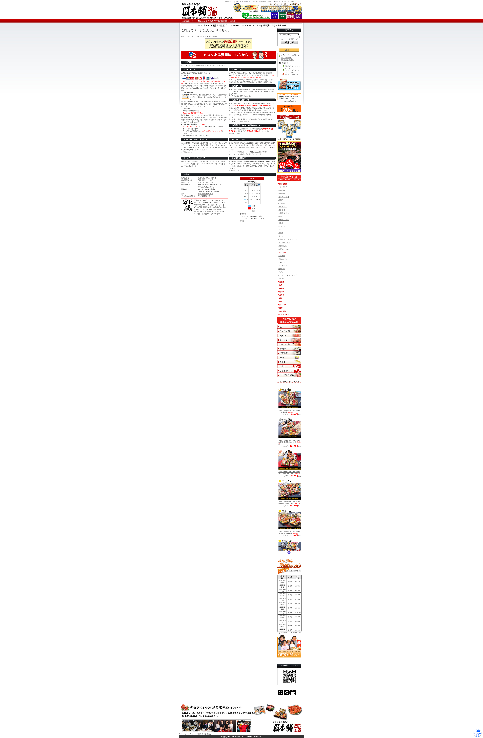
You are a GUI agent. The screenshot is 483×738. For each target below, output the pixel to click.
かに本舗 (281, 256)
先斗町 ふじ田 (283, 197)
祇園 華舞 (282, 203)
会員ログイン (289, 50)
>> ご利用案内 (286, 58)
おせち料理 (282, 187)
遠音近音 (281, 210)
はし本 (280, 223)
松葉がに (281, 279)
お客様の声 (286, 2)
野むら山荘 (282, 246)
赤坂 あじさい (283, 249)
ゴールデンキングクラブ (287, 275)
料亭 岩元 (282, 190)
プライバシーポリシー (187, 734)
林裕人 (280, 200)
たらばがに (282, 262)
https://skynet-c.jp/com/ (205, 194)
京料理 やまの (283, 213)
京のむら (281, 226)
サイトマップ (295, 2)
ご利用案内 (276, 2)
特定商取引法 (200, 66)
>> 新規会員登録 (287, 60)
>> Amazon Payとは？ (289, 101)
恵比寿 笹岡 (282, 207)
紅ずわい (281, 269)
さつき (280, 233)
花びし (280, 216)
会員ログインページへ (243, 2)
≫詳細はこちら (234, 133)
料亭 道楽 (282, 194)
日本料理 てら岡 (284, 243)
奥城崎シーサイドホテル (287, 239)
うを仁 (280, 236)
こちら (189, 66)
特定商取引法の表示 (204, 734)
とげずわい (282, 265)
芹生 (280, 229)
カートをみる (229, 2)
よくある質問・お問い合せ (262, 2)
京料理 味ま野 (283, 220)
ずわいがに (282, 259)
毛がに (280, 272)
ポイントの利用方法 (291, 74)
